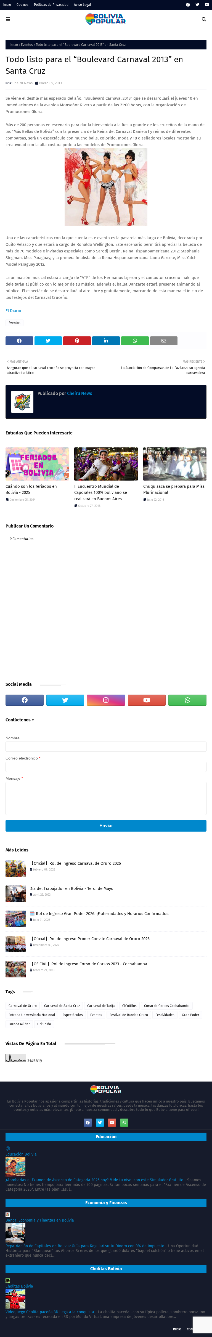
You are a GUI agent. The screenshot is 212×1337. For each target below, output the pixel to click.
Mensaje (14, 778)
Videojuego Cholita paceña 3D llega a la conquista (50, 1312)
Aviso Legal (82, 5)
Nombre (13, 738)
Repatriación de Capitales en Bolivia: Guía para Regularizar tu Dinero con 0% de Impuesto (85, 1246)
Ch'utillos (129, 1006)
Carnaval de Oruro (23, 1006)
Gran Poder (190, 1015)
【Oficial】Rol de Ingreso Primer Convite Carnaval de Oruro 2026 (90, 938)
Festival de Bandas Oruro (129, 1015)
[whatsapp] (187, 700)
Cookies (22, 5)
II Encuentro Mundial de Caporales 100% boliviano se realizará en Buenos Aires (100, 492)
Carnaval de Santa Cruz (62, 1006)
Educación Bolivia (21, 1154)
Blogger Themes (72, 1329)
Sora (27, 1329)
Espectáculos (73, 1015)
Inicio (7, 5)
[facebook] (188, 5)
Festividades (164, 1015)
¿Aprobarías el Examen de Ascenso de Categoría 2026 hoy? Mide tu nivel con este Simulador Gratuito (94, 1180)
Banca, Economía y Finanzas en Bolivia (40, 1220)
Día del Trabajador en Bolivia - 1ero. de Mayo (71, 888)
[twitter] (197, 5)
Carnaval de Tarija (101, 1006)
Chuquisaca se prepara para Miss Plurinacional (174, 489)
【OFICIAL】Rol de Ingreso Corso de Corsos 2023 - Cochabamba (88, 963)
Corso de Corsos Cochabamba (167, 1006)
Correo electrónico (23, 758)
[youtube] (206, 5)
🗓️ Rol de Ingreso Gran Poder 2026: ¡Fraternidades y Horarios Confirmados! (99, 913)
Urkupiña (44, 1024)
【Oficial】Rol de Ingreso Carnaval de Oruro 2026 (75, 863)
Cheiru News (22, 83)
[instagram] (106, 700)
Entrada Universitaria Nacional (32, 1015)
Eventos (27, 45)
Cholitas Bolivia (19, 1286)
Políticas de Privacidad (51, 5)
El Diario (13, 310)
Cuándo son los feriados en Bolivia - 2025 (31, 489)
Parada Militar (19, 1024)
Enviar (106, 825)
